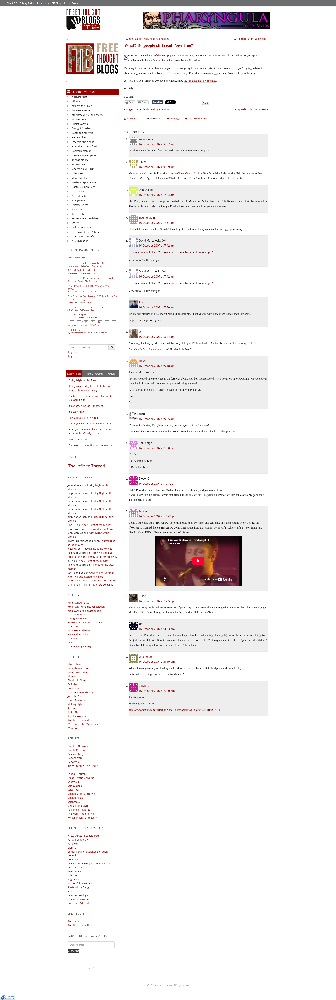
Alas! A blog (74, 664)
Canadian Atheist (78, 614)
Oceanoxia (78, 191)
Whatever (73, 728)
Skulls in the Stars (78, 805)
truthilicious (146, 139)
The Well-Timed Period (81, 813)
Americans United (78, 672)
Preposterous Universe (81, 777)
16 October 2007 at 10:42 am (157, 483)
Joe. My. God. (75, 696)
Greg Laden (74, 871)
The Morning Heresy (79, 646)
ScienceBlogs (75, 797)
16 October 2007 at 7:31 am (157, 223)
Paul (141, 302)
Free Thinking (75, 626)
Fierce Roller (79, 137)
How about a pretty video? (83, 417)
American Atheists (78, 602)
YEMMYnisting (80, 241)
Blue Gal (72, 676)
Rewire (72, 708)
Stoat (71, 891)
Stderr (75, 223)
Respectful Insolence (80, 883)
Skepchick (73, 921)
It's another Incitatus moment (85, 405)
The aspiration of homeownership (87, 306)
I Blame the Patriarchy (80, 692)
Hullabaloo (74, 688)
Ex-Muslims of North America (85, 622)
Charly (88, 302)
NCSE (71, 770)
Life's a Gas (78, 173)
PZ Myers (92, 273)
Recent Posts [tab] (74, 373)
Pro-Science (78, 209)
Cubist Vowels (80, 124)
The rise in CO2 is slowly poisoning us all (90, 277)
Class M (72, 847)
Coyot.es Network (78, 746)
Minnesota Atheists (79, 630)
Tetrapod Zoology (78, 895)
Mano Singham (80, 178)
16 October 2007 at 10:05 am (157, 448)
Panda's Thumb (77, 773)
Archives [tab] (110, 373)
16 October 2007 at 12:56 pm (157, 601)
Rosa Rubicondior (78, 634)
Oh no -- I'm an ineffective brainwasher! (91, 445)
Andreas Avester (81, 110)
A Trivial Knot (79, 96)
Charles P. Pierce (77, 680)
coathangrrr (146, 656)
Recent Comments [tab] (93, 373)
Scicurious (74, 789)
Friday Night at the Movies (83, 270)
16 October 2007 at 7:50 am (157, 307)
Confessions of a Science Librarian (88, 851)
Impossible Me (80, 160)
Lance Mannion (77, 700)
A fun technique (77, 314)
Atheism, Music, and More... (88, 114)
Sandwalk (73, 638)
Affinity (76, 101)
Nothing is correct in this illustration (89, 423)
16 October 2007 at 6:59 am (157, 167)
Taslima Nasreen (81, 227)
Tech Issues (43, 3)
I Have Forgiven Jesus (84, 155)
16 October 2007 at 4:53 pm (157, 629)
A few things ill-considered (83, 835)
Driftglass (73, 684)
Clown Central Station (189, 173)
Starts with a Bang (78, 887)
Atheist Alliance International (85, 610)
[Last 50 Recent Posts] (77, 257)
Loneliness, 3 (75, 329)
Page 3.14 (73, 879)
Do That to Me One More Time (85, 322)
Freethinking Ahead (83, 142)
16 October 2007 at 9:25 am (157, 419)
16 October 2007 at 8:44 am (157, 337)
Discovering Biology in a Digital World (89, 863)
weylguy (72, 548)
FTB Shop (56, 3)
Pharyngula (78, 200)
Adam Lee (97, 291)
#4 (130, 88)
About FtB (12, 3)
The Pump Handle (78, 899)
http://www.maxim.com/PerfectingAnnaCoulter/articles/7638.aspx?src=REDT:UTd (174, 709)
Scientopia (74, 801)
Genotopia (74, 762)
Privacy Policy (27, 3)
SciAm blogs (75, 786)
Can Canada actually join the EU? (86, 262)
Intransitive (78, 164)
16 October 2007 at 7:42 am (157, 245)
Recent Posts (71, 3)
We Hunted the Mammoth (83, 724)
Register (73, 352)
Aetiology (73, 843)
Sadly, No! (73, 712)
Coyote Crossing (77, 750)
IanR (142, 331)
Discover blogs (76, 754)
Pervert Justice (80, 196)
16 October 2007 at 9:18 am (157, 366)
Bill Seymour (79, 119)
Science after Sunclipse (81, 793)
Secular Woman (77, 716)
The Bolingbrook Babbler (86, 232)
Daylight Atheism (82, 128)
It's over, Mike (76, 411)
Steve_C (144, 685)
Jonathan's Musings (83, 169)
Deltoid (72, 855)
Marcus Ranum (91, 317)
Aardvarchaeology (78, 839)
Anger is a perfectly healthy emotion (147, 38)
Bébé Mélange (94, 325)
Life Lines (73, 875)
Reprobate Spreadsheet (85, 218)
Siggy (93, 310)
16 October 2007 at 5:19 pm (157, 662)
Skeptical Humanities (80, 720)
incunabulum (147, 217)
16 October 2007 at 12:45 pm (157, 516)
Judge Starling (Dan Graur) (83, 766)
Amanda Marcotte (78, 668)
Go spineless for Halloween (250, 38)
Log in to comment (198, 118)
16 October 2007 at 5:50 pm (157, 691)
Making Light (75, 704)
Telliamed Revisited (79, 809)
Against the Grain (82, 106)
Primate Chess (80, 205)
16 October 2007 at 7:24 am (157, 195)
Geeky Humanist (81, 151)
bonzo (142, 360)
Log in (71, 356)
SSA (70, 642)
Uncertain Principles (79, 903)
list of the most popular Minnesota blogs (172, 55)
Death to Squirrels (82, 132)
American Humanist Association (86, 606)
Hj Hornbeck (103, 332)
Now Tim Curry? (77, 439)
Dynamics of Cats (78, 867)
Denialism (73, 859)
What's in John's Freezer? (82, 817)
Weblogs (175, 118)
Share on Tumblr (157, 102)
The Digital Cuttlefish (84, 236)
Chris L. (72, 525)
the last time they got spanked (200, 80)
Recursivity (78, 214)
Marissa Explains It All (84, 182)
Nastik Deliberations (83, 187)
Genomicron (75, 758)
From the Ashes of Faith (85, 146)
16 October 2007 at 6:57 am (157, 144)
